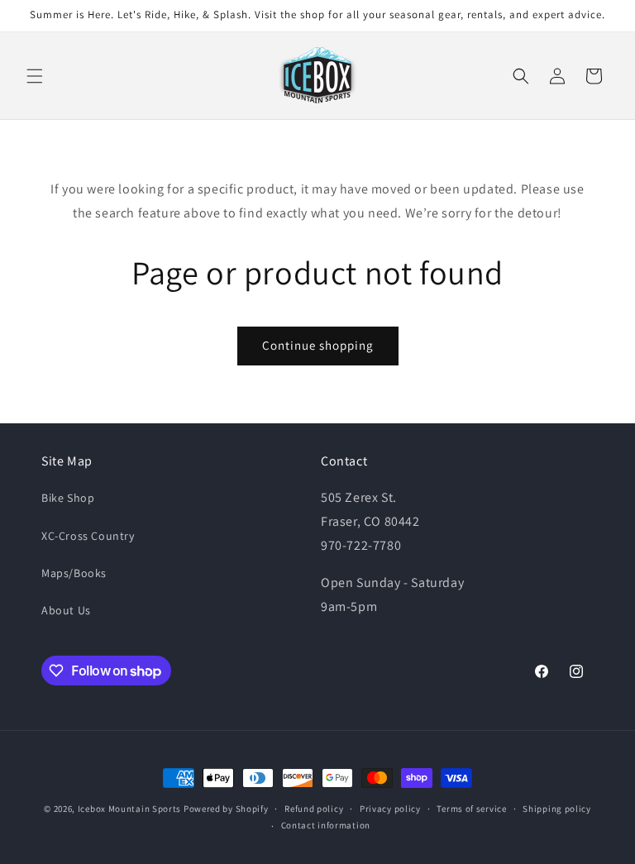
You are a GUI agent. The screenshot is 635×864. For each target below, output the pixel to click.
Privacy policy (390, 808)
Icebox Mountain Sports (129, 808)
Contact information (325, 825)
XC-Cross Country (88, 535)
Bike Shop (67, 497)
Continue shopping (318, 345)
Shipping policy (557, 808)
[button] (35, 76)
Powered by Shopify (226, 808)
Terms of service (471, 808)
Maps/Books (74, 573)
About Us (66, 610)
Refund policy (313, 808)
